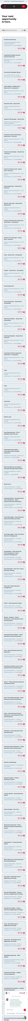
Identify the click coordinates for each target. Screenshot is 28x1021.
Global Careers (7, 1)
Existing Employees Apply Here (17, 1)
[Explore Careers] (23, 6)
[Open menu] (14, 6)
